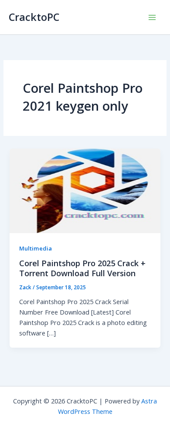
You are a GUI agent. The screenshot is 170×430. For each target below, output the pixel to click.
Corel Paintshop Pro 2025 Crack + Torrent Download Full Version (82, 268)
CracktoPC (34, 17)
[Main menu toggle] (152, 17)
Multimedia (35, 248)
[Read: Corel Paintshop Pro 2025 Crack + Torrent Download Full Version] (85, 190)
